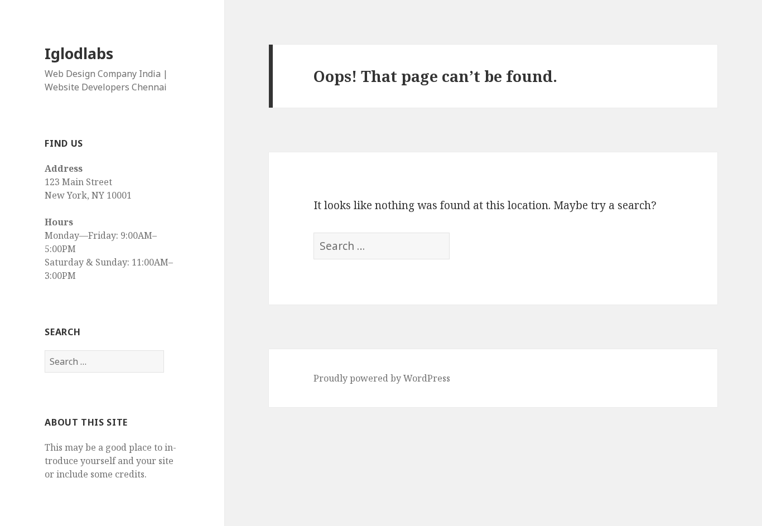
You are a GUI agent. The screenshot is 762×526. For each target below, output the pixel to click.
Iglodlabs (79, 53)
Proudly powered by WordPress (382, 378)
